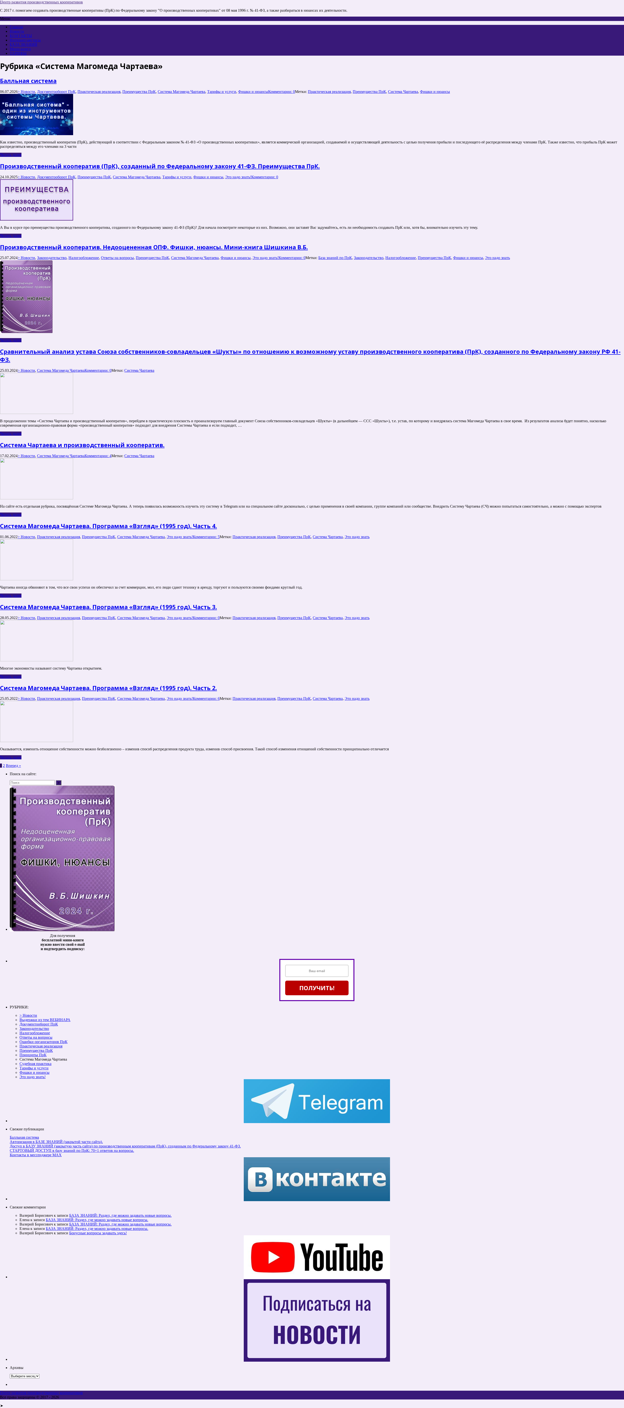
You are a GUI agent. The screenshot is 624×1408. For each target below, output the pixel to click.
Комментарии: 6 (206, 698)
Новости (17, 31)
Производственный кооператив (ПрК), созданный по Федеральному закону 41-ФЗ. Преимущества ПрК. (160, 166)
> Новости (26, 92)
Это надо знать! (238, 177)
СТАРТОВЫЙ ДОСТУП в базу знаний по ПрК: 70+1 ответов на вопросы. (72, 1150)
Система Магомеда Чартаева (181, 92)
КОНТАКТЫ (21, 36)
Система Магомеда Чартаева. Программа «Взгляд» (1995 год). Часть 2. (108, 688)
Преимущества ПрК (139, 92)
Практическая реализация (99, 92)
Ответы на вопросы (117, 258)
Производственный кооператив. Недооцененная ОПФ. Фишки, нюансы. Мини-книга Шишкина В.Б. (154, 247)
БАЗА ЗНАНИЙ (23, 44)
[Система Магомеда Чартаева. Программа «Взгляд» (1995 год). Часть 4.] (36, 579)
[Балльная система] (36, 134)
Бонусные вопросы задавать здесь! (98, 1233)
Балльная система (28, 81)
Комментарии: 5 (206, 537)
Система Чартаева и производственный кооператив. (82, 445)
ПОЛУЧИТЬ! (316, 988)
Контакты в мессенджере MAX (36, 1155)
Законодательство (52, 258)
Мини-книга (20, 49)
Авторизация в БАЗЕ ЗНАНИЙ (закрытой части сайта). (56, 1142)
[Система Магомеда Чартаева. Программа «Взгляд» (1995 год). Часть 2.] (36, 741)
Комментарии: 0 (281, 92)
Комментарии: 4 (98, 456)
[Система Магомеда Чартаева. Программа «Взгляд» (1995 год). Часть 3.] (36, 660)
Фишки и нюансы (253, 92)
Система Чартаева (403, 92)
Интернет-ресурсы (25, 40)
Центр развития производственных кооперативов (41, 2)
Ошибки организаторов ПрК (44, 1042)
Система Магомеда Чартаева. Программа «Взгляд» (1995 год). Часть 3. (108, 607)
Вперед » (13, 766)
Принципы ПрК (33, 1055)
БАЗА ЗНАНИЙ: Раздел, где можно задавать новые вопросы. (120, 1215)
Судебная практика (35, 1064)
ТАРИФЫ (18, 53)
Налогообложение (83, 258)
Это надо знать (497, 258)
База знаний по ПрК (335, 258)
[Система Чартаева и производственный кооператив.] (36, 498)
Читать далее (10, 155)
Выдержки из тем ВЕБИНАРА (45, 1020)
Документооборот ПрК (56, 92)
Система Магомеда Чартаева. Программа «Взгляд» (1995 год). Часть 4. (108, 526)
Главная (16, 27)
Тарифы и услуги (221, 92)
